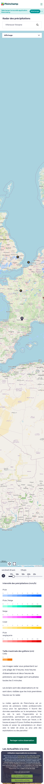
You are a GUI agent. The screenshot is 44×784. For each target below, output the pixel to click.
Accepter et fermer (22, 776)
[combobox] (22, 24)
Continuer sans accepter (22, 772)
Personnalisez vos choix (22, 780)
